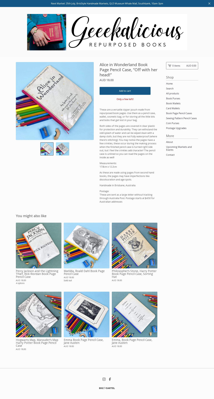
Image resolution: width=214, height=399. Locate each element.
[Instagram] (104, 379)
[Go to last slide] (20, 100)
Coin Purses (172, 123)
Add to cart (125, 90)
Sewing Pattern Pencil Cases (181, 118)
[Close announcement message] (209, 3)
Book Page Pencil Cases (179, 113)
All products (172, 93)
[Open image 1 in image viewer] (55, 101)
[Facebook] (110, 379)
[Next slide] (89, 100)
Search (170, 88)
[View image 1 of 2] (47, 149)
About (169, 142)
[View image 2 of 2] (62, 149)
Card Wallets (173, 108)
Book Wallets (173, 103)
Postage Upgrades (176, 128)
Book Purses (173, 98)
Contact (170, 154)
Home (169, 83)
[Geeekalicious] (107, 32)
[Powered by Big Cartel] (107, 388)
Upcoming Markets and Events (179, 148)
